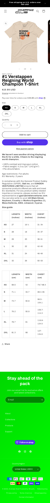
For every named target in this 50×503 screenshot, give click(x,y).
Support (8, 432)
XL (40, 108)
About (7, 413)
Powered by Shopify (26, 489)
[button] (5, 11)
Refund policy (42, 489)
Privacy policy (11, 493)
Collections (10, 420)
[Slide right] (31, 69)
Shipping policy (41, 493)
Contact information (26, 497)
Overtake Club (14, 489)
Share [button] (7, 344)
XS (6, 108)
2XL (7, 114)
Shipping (5, 93)
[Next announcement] (45, 3)
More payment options (25, 149)
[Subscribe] (42, 400)
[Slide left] (19, 69)
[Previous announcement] (5, 3)
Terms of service (26, 493)
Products (9, 426)
